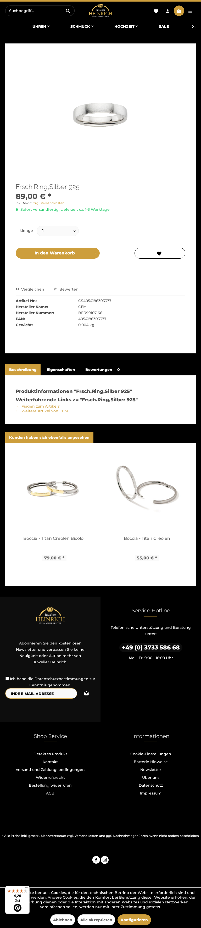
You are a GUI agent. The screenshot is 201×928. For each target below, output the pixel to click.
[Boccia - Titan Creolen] (146, 489)
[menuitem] (40, 10)
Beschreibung (23, 369)
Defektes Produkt (50, 754)
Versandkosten (86, 836)
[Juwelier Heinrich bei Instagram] (105, 860)
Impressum (150, 793)
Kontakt (50, 761)
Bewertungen (102, 369)
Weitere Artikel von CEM (44, 411)
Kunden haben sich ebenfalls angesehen (49, 437)
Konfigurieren (134, 920)
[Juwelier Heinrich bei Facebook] (96, 860)
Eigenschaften (61, 369)
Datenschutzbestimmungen (61, 678)
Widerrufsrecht (50, 777)
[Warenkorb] (179, 10)
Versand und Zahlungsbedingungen (50, 769)
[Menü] (26, 889)
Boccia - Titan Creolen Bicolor (54, 538)
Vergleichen (32, 289)
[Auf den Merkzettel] (160, 253)
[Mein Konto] (167, 10)
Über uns (150, 777)
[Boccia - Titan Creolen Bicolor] (54, 489)
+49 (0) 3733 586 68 (151, 647)
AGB (50, 793)
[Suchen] (68, 10)
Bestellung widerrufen (50, 785)
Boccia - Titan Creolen (147, 538)
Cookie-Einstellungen (150, 754)
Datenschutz (151, 785)
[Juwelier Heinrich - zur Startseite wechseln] (100, 11)
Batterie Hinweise (151, 761)
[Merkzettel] (156, 10)
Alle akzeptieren (96, 920)
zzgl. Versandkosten (48, 203)
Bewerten (68, 289)
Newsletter (150, 769)
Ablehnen (62, 920)
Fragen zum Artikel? (40, 406)
